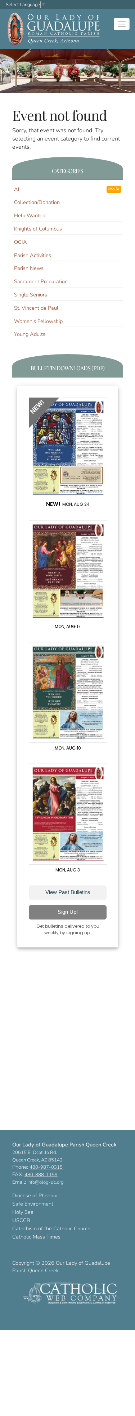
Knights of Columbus (38, 228)
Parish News (29, 268)
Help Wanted (29, 215)
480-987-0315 (46, 1167)
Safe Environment (32, 1203)
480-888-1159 (41, 1175)
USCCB (21, 1220)
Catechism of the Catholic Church (51, 1228)
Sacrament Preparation (41, 281)
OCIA (20, 242)
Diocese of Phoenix (34, 1195)
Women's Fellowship (38, 321)
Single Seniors (30, 294)
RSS (112, 189)
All (17, 189)
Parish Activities (32, 255)
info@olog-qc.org (45, 1182)
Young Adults (29, 334)
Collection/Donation (37, 202)
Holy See (22, 1212)
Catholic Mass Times (36, 1236)
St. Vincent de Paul (36, 308)
